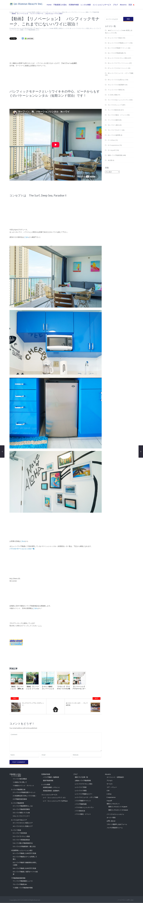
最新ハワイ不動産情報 (92, 12)
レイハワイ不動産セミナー (83, 794)
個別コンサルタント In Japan (117, 807)
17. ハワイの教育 (113, 120)
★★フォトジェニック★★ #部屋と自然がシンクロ (30, 12)
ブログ (115, 4)
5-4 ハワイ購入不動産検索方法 (23, 843)
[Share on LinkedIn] (23, 38)
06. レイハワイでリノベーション (75, 12)
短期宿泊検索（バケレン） (51, 787)
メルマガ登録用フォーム (115, 828)
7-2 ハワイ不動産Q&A (20, 884)
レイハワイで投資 (80, 787)
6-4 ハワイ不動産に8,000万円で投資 (24, 868)
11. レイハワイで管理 (115, 90)
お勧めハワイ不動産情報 (83, 780)
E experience (111, 797)
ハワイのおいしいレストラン (84, 807)
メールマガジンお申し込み (125, 900)
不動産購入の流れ (60, 4)
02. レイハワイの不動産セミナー (118, 43)
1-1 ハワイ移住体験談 (20, 779)
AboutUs (123, 4)
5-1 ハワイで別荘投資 (20, 833)
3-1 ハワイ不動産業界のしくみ (23, 806)
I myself (109, 801)
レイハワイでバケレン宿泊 (83, 784)
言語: (130, 4)
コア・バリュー (112, 787)
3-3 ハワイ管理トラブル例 (21, 813)
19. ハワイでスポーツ (115, 130)
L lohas (109, 794)
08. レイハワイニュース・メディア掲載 (120, 73)
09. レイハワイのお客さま (116, 80)
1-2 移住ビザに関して (20, 782)
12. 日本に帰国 (112, 95)
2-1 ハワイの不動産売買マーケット (24, 792)
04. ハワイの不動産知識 (115, 53)
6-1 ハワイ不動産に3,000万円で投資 (24, 853)
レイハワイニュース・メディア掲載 (86, 797)
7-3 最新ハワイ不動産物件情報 (23, 888)
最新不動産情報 (48, 780)
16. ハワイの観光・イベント (117, 115)
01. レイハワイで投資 (115, 38)
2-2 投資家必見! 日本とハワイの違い (24, 796)
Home (49, 4)
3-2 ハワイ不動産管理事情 (21, 809)
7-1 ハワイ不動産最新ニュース (23, 881)
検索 (128, 19)
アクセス (110, 780)
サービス (110, 784)
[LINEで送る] (29, 38)
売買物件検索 (74, 4)
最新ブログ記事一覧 (81, 777)
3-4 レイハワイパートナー (21, 816)
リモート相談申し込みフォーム (117, 824)
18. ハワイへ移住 (113, 125)
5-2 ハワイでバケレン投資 (21, 836)
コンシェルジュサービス (102, 4)
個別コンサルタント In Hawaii (118, 810)
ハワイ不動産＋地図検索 (51, 777)
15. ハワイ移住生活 (114, 110)
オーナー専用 (111, 818)
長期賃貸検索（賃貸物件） (51, 791)
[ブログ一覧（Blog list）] (55, 706)
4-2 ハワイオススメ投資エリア (23, 826)
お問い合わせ (111, 821)
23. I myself (111, 150)
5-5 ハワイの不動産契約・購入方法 (24, 846)
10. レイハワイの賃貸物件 (116, 85)
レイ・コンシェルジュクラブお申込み (55, 801)
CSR (108, 791)
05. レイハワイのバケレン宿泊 (55, 12)
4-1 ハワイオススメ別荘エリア (23, 823)
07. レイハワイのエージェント (117, 68)
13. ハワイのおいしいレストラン (118, 100)
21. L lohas (111, 140)
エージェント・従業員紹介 (115, 777)
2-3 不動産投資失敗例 (20, 799)
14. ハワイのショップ (115, 105)
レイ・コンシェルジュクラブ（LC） (54, 797)
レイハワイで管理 (80, 791)
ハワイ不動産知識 (80, 804)
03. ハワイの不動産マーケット (117, 48)
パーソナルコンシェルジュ (115, 814)
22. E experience (113, 145)
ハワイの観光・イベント (83, 814)
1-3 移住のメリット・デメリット (23, 785)
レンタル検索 (86, 4)
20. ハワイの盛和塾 (114, 135)
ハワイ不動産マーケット (83, 801)
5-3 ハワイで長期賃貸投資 (21, 840)
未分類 (110, 160)
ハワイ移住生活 (80, 811)
